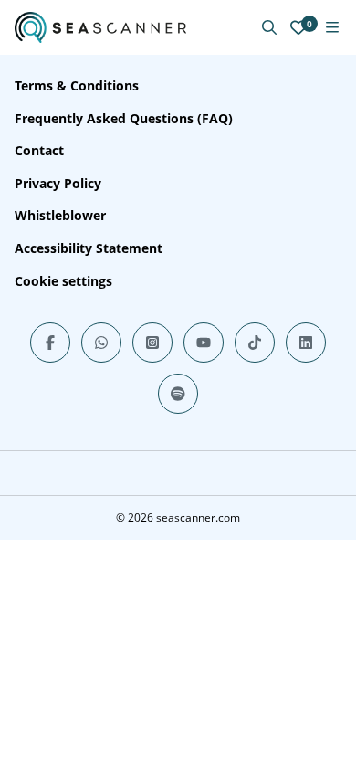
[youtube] (203, 342)
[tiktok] (255, 342)
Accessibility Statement (88, 248)
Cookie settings (63, 281)
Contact (39, 150)
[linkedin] (306, 342)
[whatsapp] (101, 342)
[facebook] (50, 342)
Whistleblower (60, 215)
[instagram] (152, 342)
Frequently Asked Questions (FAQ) (124, 118)
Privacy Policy (58, 183)
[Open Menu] (332, 27)
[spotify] (178, 394)
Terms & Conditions (77, 85)
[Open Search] (269, 27)
